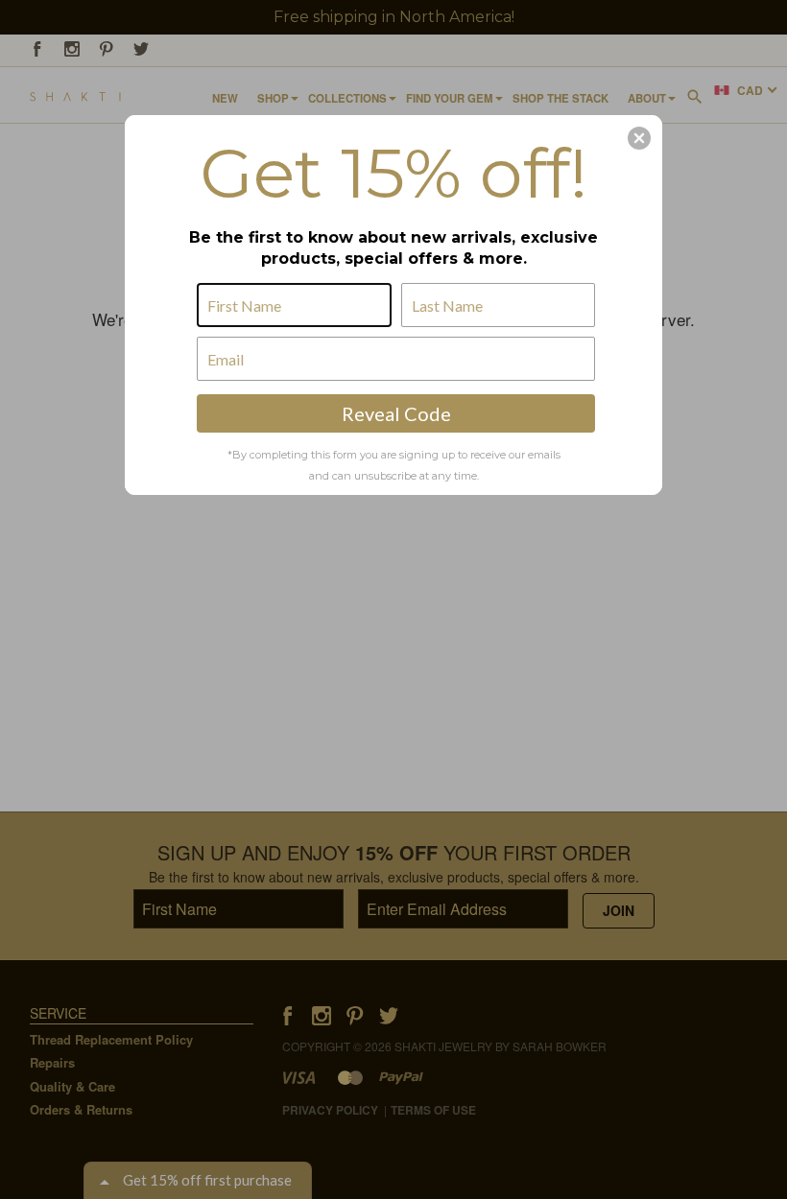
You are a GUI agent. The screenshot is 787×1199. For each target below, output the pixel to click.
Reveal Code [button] (396, 413)
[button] (639, 138)
